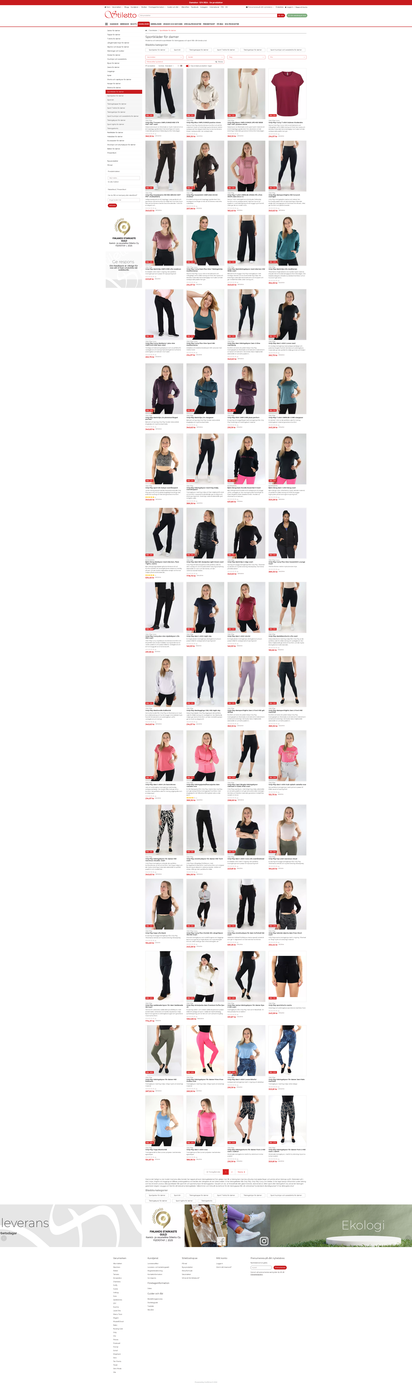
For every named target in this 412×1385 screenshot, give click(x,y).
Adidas (269, 1181)
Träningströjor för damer (253, 50)
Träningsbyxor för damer (158, 1201)
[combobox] (212, 15)
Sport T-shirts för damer (226, 50)
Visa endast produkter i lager (201, 66)
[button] (257, 1274)
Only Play (247, 1181)
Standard (168, 66)
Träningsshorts (206, 1201)
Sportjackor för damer (157, 50)
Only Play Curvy (258, 1181)
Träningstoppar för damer (198, 50)
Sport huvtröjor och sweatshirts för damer (286, 50)
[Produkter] (106, 24)
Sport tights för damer (184, 1201)
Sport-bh (177, 50)
